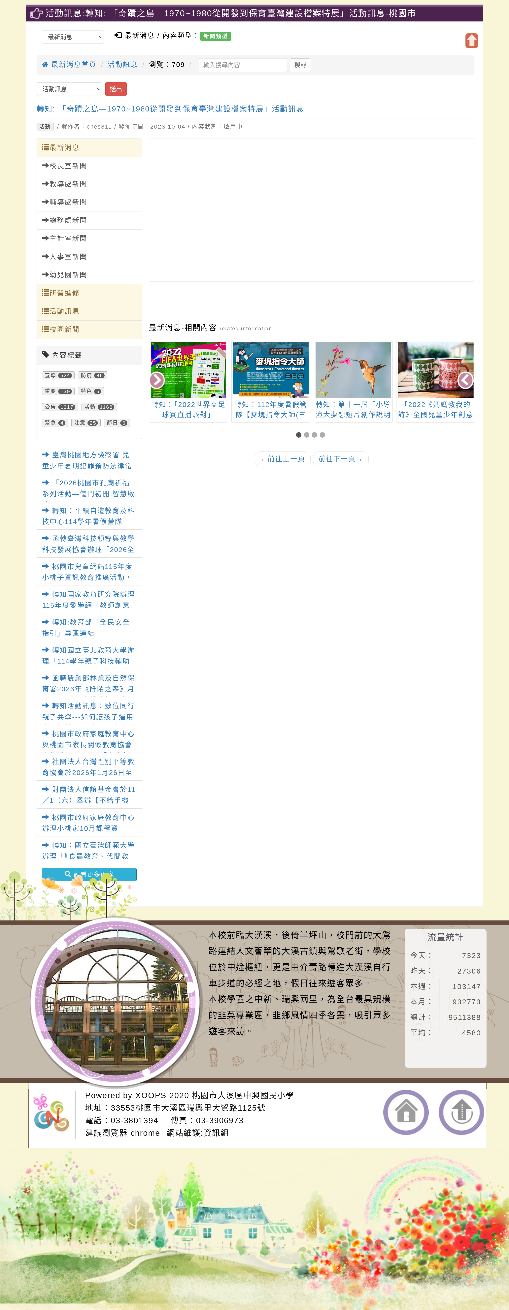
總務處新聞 (68, 220)
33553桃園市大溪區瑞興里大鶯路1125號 (188, 1108)
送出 (116, 88)
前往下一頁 (340, 459)
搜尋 (300, 64)
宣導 (50, 375)
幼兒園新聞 (68, 275)
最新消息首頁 (72, 64)
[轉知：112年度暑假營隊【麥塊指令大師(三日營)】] (188, 396)
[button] (300, 435)
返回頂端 (461, 1112)
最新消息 (65, 147)
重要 (50, 391)
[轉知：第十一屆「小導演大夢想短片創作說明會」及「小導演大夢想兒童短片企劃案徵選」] (270, 370)
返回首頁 (406, 1112)
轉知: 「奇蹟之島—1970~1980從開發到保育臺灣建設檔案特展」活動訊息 (170, 109)
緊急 (50, 423)
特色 (86, 391)
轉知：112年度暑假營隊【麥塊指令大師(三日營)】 (188, 415)
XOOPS (151, 1095)
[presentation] (157, 381)
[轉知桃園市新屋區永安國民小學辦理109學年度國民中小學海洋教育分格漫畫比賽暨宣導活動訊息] (435, 370)
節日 (112, 423)
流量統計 (445, 937)
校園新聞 (65, 329)
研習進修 (65, 293)
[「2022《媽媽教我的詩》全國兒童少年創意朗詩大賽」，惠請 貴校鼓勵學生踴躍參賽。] (353, 370)
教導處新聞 (68, 184)
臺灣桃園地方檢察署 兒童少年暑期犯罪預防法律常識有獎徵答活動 (87, 466)
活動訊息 (123, 64)
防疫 (86, 375)
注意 (80, 423)
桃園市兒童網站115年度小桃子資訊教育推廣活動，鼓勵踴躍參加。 (87, 577)
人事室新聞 (68, 257)
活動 (45, 127)
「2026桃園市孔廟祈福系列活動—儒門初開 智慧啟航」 (88, 494)
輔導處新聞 (68, 202)
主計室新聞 (68, 238)
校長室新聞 (68, 166)
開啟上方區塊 (471, 40)
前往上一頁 (282, 459)
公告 (50, 407)
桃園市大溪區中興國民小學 (243, 1095)
